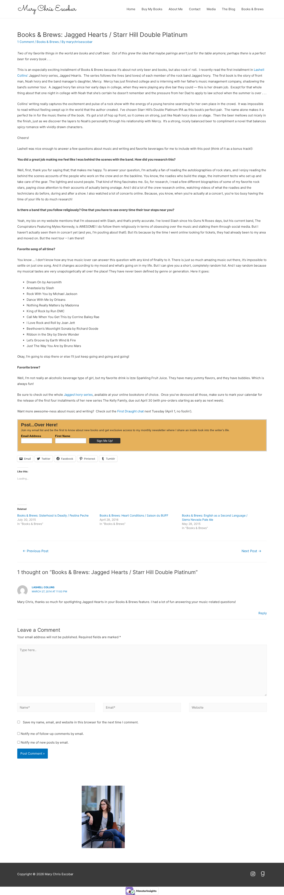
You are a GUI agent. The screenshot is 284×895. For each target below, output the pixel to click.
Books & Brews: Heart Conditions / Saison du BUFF (134, 515)
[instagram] (254, 873)
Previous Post (35, 551)
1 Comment (25, 42)
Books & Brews (252, 9)
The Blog (228, 9)
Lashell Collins (43, 587)
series (78, 395)
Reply (262, 613)
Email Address (31, 436)
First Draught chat (130, 411)
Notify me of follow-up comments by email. (52, 734)
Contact (194, 9)
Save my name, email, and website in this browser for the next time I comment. (80, 722)
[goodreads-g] (263, 873)
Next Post (251, 551)
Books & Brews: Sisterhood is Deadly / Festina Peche (53, 515)
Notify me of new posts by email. (45, 742)
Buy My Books (152, 9)
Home (131, 9)
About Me (176, 9)
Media (211, 9)
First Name (62, 436)
